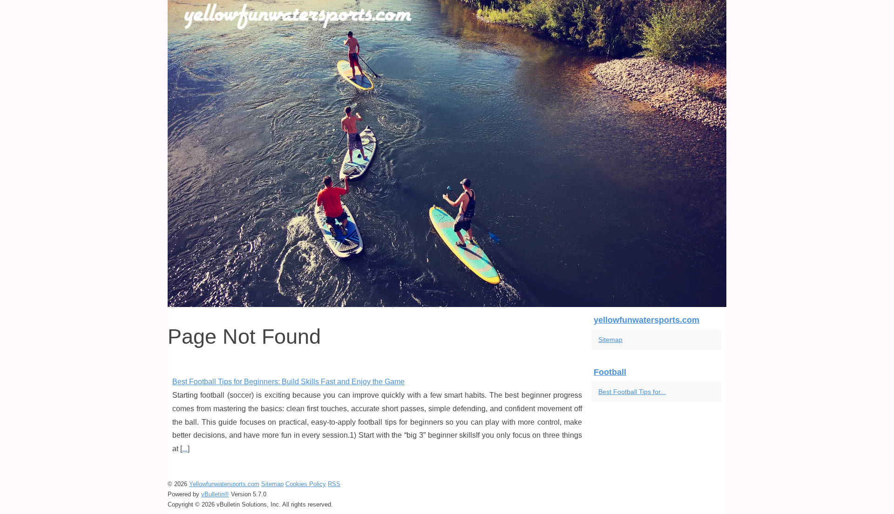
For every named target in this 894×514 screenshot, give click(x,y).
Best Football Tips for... (632, 391)
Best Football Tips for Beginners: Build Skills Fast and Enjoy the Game (288, 382)
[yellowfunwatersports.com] (447, 153)
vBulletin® (215, 494)
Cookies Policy (305, 484)
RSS (334, 484)
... (185, 449)
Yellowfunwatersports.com (224, 484)
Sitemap (610, 339)
